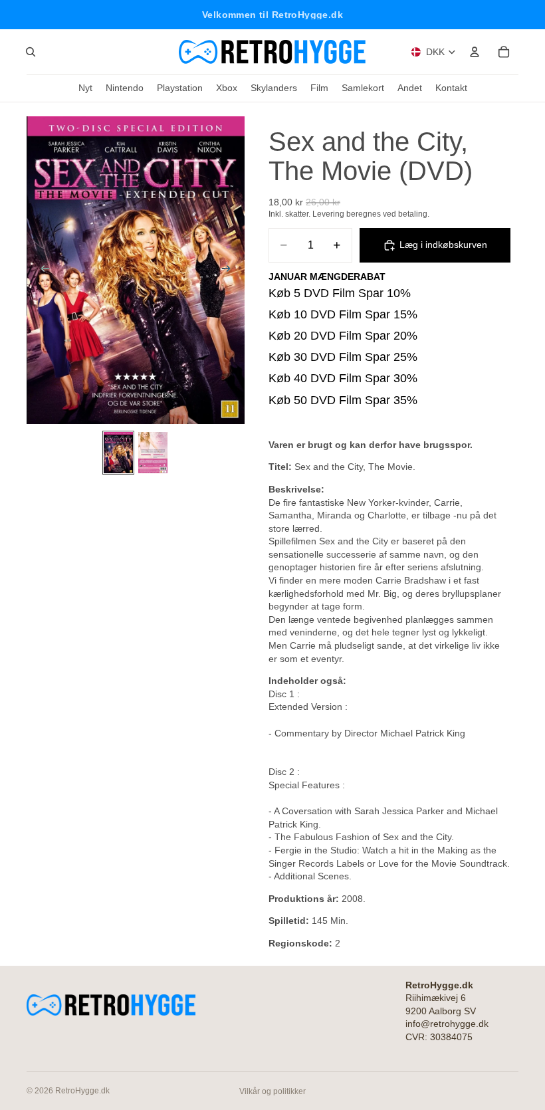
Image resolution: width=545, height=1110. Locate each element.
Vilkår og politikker (272, 1091)
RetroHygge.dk (82, 1090)
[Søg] (30, 51)
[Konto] (474, 51)
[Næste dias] (230, 270)
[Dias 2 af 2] (152, 452)
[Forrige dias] (41, 270)
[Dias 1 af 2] (118, 452)
